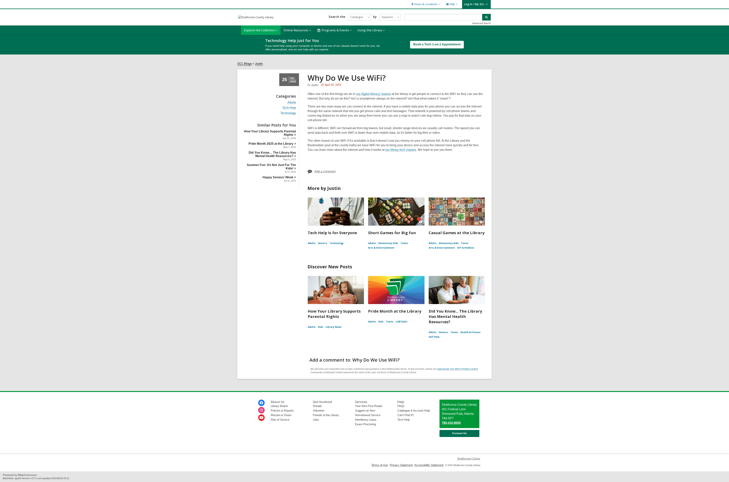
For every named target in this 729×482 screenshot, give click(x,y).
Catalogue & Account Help (413, 410)
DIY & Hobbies (465, 247)
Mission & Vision (281, 415)
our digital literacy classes (373, 94)
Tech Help (289, 108)
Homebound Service (367, 415)
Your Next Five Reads (368, 406)
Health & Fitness (470, 332)
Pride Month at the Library (394, 311)
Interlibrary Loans (365, 419)
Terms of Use (379, 465)
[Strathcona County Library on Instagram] (261, 410)
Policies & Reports (282, 410)
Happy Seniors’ (278, 177)
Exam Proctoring (365, 424)
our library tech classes (400, 149)
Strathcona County (468, 458)
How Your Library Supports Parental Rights (334, 314)
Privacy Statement (401, 465)
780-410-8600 (451, 422)
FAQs (401, 406)
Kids (320, 327)
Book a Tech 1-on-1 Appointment (437, 44)
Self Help (434, 336)
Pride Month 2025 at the (271, 143)
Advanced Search (481, 23)
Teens (404, 243)
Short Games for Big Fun (392, 232)
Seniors (322, 243)
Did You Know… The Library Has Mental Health (272, 154)
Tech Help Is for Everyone (332, 232)
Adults (291, 102)
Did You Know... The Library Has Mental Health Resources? (455, 316)
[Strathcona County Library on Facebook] (261, 403)
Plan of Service (280, 419)
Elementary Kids (388, 243)
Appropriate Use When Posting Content (457, 369)
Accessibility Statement (428, 465)
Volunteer (318, 410)
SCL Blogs (244, 63)
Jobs (316, 419)
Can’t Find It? (405, 415)
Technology (288, 113)
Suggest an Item (365, 410)
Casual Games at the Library (456, 232)
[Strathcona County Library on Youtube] (261, 417)
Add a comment (324, 171)
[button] (425, 4)
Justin (259, 63)
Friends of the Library (326, 415)
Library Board (279, 406)
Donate (317, 406)
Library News (334, 327)
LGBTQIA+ (402, 321)
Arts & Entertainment (381, 247)
